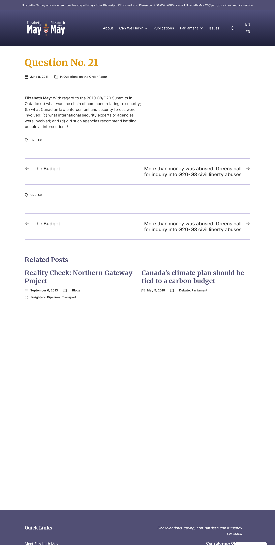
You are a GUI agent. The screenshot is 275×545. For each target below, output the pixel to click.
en (247, 24)
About (108, 28)
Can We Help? (131, 28)
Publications (163, 28)
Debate (184, 290)
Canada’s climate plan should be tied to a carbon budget (193, 277)
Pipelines (53, 297)
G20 (33, 140)
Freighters (37, 297)
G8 (40, 140)
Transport (69, 297)
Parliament (189, 28)
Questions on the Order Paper (85, 77)
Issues (214, 28)
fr (248, 32)
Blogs (76, 290)
